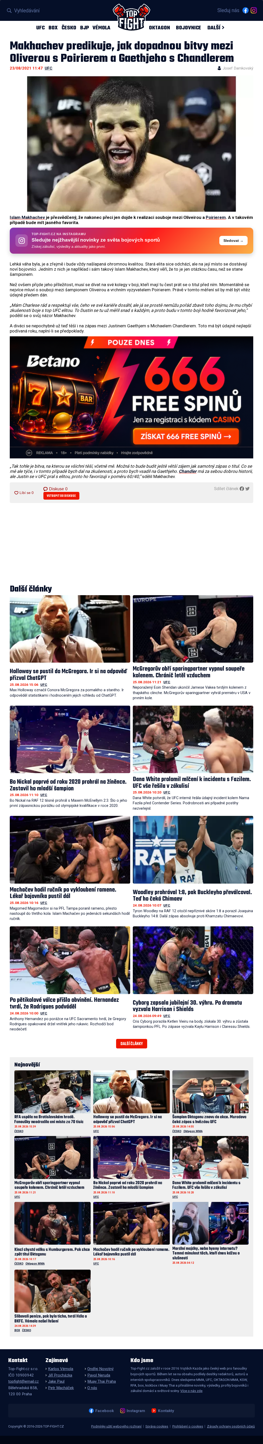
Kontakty (166, 1410)
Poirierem (216, 217)
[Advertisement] (131, 544)
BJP (84, 27)
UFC (40, 27)
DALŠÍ (213, 27)
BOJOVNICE (188, 27)
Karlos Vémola (60, 1368)
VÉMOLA (101, 27)
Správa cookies (156, 1426)
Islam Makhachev (27, 217)
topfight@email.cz (23, 1381)
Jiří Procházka (60, 1375)
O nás (92, 1388)
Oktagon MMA (193, 1131)
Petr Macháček (61, 1388)
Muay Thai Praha (101, 1381)
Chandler (187, 471)
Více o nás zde (191, 1391)
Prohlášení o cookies (187, 1426)
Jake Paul (56, 1381)
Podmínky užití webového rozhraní (116, 1426)
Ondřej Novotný (100, 1368)
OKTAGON (159, 27)
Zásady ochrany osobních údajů (231, 1426)
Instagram (136, 1410)
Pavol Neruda (98, 1375)
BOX (53, 27)
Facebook (104, 1410)
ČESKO (69, 27)
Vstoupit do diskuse (61, 495)
